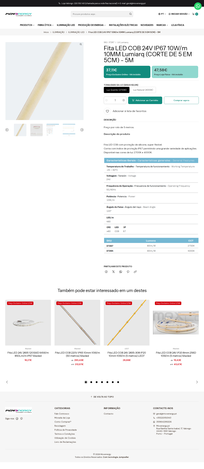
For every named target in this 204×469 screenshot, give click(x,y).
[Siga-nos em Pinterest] (21, 418)
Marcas (161, 25)
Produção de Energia (90, 25)
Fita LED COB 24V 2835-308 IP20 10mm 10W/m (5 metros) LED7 (127, 354)
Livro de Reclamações (65, 442)
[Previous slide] (7, 130)
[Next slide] (81, 130)
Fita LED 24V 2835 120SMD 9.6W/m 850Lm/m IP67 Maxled (28, 354)
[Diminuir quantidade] (106, 100)
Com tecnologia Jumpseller (116, 457)
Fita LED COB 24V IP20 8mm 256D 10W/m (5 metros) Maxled (176, 354)
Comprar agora (181, 100)
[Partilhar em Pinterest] (128, 272)
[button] (86, 382)
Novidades (147, 25)
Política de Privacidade (66, 429)
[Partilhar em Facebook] (106, 272)
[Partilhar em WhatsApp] (120, 272)
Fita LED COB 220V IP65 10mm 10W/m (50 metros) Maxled (77, 354)
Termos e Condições (65, 434)
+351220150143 (163, 417)
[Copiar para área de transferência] (135, 272)
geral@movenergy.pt (166, 413)
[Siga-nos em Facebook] (17, 418)
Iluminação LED (66, 25)
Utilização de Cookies (65, 438)
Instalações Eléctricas (123, 25)
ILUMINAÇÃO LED (76, 32)
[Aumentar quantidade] (123, 100)
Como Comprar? (63, 421)
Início (46, 32)
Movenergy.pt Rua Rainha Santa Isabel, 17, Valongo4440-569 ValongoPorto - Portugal (173, 429)
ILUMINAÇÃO (59, 32)
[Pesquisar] (130, 14)
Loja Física (177, 25)
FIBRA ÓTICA (44, 25)
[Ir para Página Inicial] (18, 14)
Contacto (108, 413)
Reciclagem (60, 425)
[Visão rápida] (44, 323)
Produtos (26, 25)
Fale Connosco (62, 413)
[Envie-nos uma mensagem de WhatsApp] (198, 6)
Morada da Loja (62, 417)
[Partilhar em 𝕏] (113, 272)
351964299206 (164, 421)
